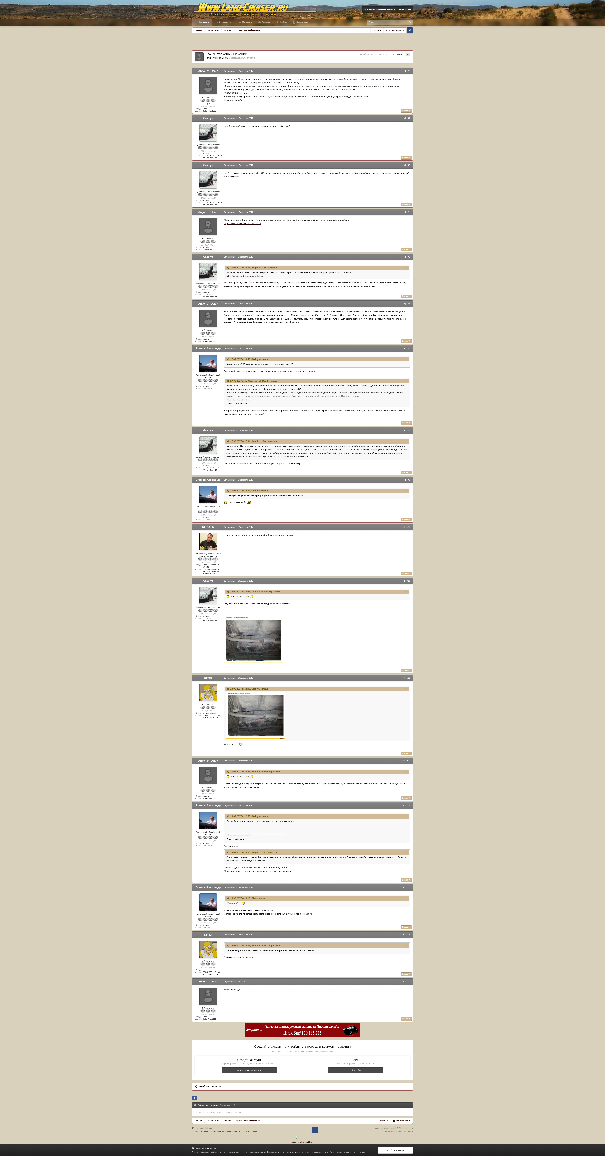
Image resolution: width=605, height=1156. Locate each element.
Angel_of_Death (220, 58)
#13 (408, 761)
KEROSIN (208, 527)
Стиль (204, 1131)
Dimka (208, 677)
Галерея (265, 22)
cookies (243, 1152)
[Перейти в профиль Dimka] (208, 692)
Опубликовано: (238, 71)
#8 (409, 430)
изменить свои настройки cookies (293, 1152)
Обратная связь (250, 1131)
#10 (408, 527)
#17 (408, 982)
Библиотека (302, 22)
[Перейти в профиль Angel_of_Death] (199, 56)
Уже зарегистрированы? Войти (379, 9)
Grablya (208, 118)
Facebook (410, 30)
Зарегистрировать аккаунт (249, 1070)
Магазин (246, 22)
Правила (377, 30)
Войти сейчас (356, 1070)
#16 (408, 935)
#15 (408, 887)
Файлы (283, 22)
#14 (408, 805)
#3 (409, 165)
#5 (409, 257)
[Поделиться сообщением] (405, 71)
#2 (409, 118)
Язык (194, 1131)
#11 (408, 581)
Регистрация (405, 9)
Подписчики (397, 54)
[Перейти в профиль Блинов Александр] (208, 363)
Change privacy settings (302, 1142)
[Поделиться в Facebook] (194, 1098)
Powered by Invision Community (399, 1131)
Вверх (405, 111)
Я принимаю (396, 1150)
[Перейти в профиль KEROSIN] (208, 541)
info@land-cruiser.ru (404, 1128)
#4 (409, 212)
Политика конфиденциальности (225, 1131)
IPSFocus (209, 1128)
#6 (409, 304)
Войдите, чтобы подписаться (375, 54)
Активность (224, 22)
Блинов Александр (208, 348)
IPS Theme (197, 1128)
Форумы (202, 22)
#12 (408, 678)
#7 (409, 348)
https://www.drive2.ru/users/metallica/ (242, 223)
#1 (409, 71)
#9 (409, 480)
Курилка (251, 58)
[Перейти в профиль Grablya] (208, 133)
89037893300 (233, 399)
